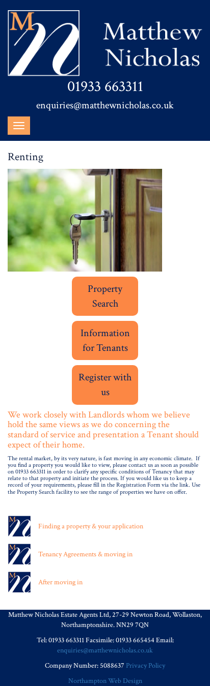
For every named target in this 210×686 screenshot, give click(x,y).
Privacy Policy (145, 665)
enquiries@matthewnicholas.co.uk (105, 105)
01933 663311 (105, 87)
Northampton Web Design (105, 680)
